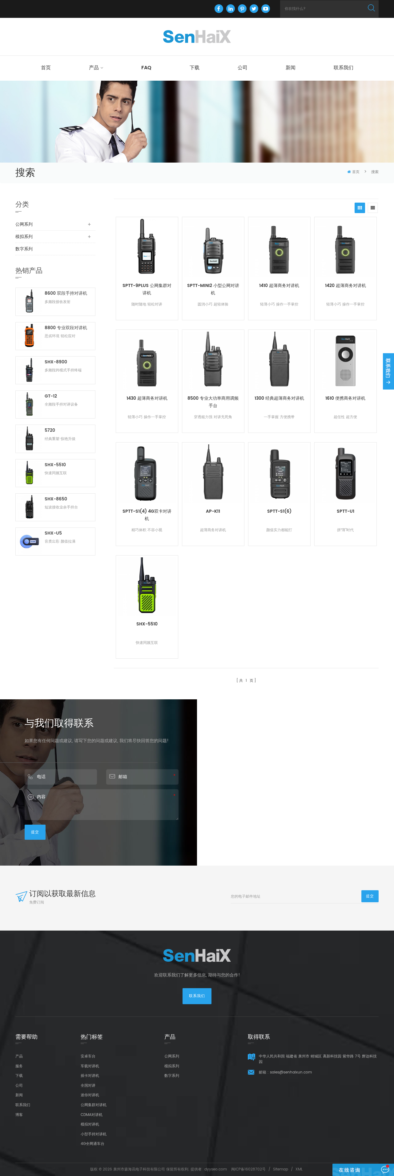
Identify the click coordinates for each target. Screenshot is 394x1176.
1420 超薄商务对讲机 (345, 285)
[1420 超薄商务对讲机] (345, 248)
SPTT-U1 (345, 511)
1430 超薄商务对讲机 (147, 398)
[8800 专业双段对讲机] (29, 336)
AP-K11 (213, 511)
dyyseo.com (215, 1169)
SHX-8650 (56, 499)
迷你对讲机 (90, 1095)
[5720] (29, 438)
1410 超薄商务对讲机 (279, 285)
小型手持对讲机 (94, 1134)
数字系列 (24, 249)
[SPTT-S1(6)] (279, 473)
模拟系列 (24, 236)
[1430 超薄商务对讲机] (147, 360)
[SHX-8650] (29, 507)
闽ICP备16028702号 (248, 1169)
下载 (194, 68)
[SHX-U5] (29, 541)
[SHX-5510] (147, 586)
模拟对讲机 (90, 1124)
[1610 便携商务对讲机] (345, 360)
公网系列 (24, 224)
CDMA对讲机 (92, 1115)
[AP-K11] (213, 473)
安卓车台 (88, 1056)
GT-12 (51, 396)
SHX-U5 (53, 533)
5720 (50, 430)
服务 (19, 1066)
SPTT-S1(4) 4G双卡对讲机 (147, 515)
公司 (242, 68)
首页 (46, 68)
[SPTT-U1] (345, 473)
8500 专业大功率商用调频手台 (213, 402)
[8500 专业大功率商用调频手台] (213, 360)
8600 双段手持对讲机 (66, 293)
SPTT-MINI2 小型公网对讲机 (213, 289)
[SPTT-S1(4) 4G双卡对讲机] (147, 473)
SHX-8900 (56, 362)
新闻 (291, 68)
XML (299, 1169)
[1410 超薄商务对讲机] (279, 248)
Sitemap (280, 1169)
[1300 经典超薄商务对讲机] (279, 360)
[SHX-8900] (29, 370)
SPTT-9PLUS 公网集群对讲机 (147, 289)
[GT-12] (29, 404)
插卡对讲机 (90, 1076)
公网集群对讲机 (94, 1105)
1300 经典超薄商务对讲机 (279, 398)
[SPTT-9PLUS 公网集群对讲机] (147, 248)
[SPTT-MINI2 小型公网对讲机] (213, 248)
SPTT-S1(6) (279, 511)
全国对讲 (88, 1086)
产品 (94, 68)
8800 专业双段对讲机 (66, 327)
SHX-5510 (147, 624)
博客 (19, 1115)
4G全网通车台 (92, 1144)
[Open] (388, 371)
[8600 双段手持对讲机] (29, 301)
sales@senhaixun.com (291, 1072)
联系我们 (343, 68)
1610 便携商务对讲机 (345, 398)
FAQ (146, 68)
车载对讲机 (90, 1066)
